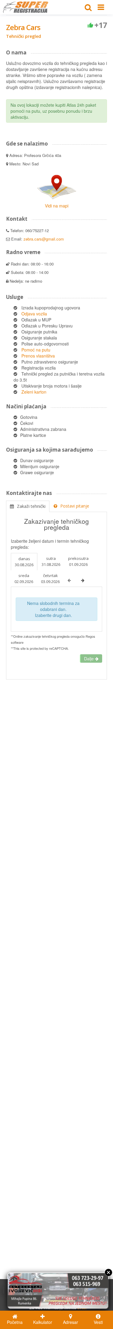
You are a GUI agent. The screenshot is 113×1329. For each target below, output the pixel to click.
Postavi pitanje (74, 506)
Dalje (89, 658)
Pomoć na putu (35, 350)
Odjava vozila (34, 314)
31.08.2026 (51, 561)
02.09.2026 (23, 578)
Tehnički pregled (23, 36)
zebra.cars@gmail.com (44, 239)
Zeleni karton (33, 392)
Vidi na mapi (56, 206)
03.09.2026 (50, 578)
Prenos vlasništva (38, 356)
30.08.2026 (24, 561)
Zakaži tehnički (31, 506)
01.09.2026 (78, 561)
